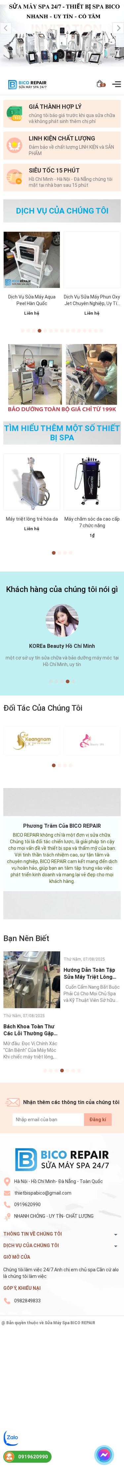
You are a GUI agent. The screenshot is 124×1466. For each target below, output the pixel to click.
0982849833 (27, 1300)
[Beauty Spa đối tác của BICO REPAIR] (91, 741)
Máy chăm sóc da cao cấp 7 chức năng (92, 522)
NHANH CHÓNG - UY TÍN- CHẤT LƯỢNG (54, 1216)
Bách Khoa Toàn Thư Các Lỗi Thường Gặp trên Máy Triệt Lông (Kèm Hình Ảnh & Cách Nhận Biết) (30, 1030)
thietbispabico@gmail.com (42, 1193)
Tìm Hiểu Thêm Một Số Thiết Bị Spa (62, 433)
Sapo (62, 1328)
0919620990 (27, 1204)
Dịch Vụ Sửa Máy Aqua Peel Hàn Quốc (32, 300)
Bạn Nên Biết (26, 938)
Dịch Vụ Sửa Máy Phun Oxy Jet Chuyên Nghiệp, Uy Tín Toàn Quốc (92, 300)
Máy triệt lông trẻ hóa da (32, 519)
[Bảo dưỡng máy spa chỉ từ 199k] (62, 377)
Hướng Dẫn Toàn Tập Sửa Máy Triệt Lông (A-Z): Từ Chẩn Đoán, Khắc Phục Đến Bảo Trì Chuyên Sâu (91, 973)
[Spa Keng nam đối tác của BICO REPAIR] (31, 741)
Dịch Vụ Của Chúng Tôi (62, 211)
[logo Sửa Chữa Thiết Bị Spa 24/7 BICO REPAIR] (62, 1159)
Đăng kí (97, 1119)
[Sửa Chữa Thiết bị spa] (62, 37)
